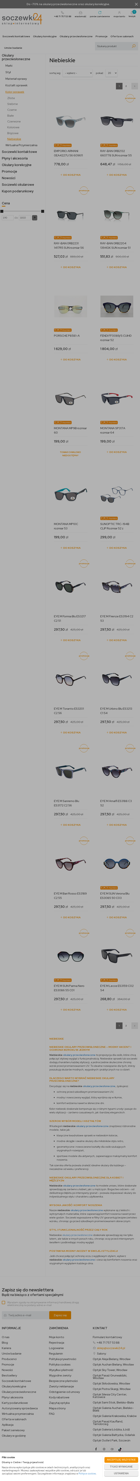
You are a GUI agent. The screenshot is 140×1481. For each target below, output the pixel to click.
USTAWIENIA (121, 1473)
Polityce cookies (87, 1473)
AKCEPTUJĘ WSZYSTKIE (121, 1459)
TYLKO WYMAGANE (121, 1466)
